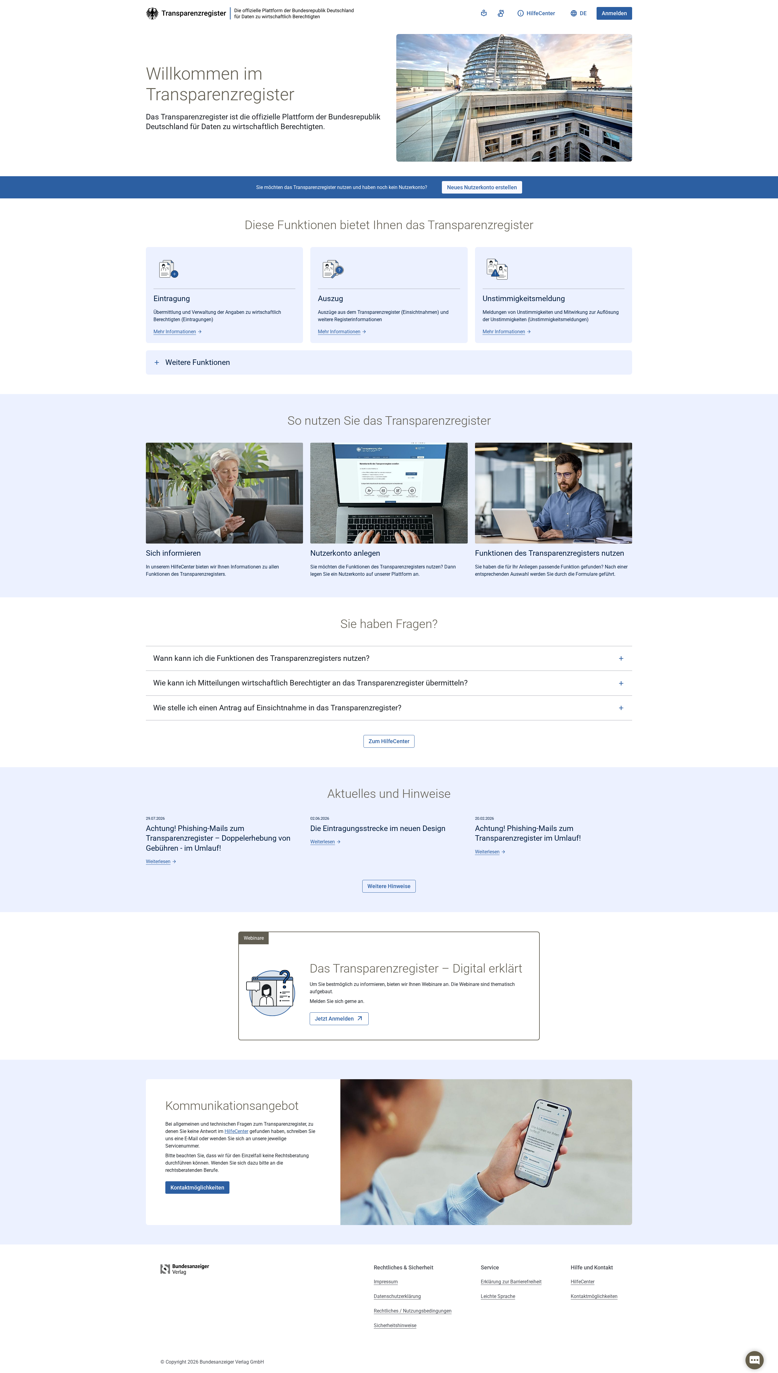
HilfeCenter (236, 1131)
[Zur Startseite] (251, 13)
